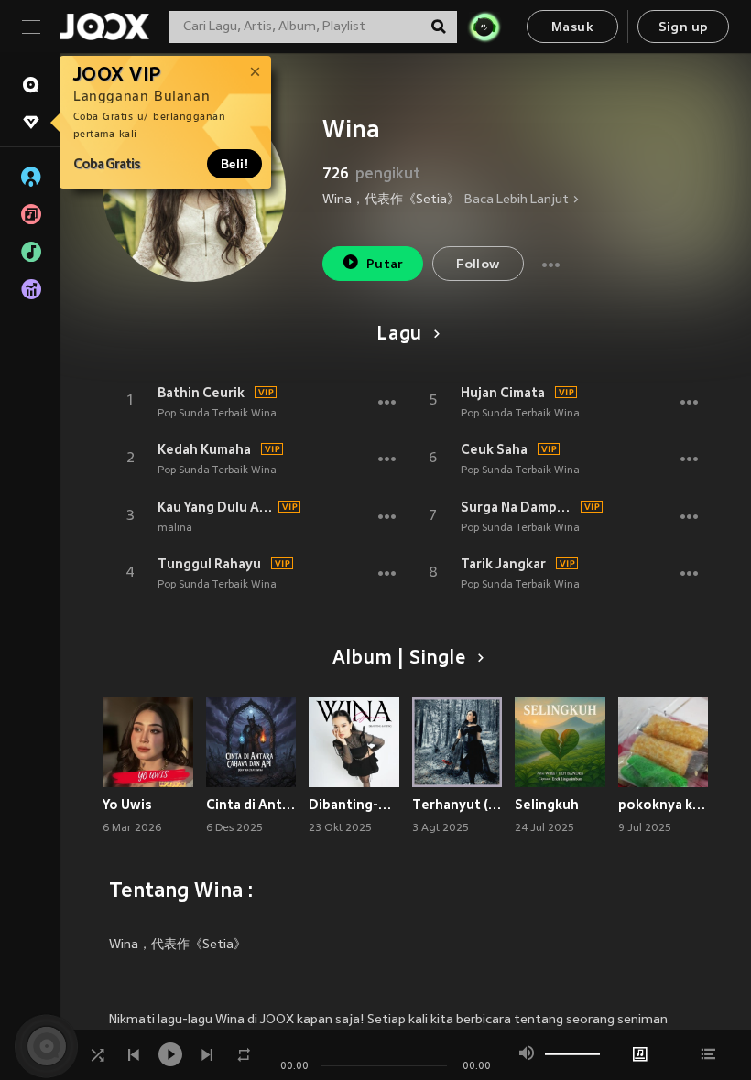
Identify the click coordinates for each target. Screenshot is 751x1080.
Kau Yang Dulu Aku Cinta (215, 507)
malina (175, 528)
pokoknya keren (663, 804)
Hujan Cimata (503, 392)
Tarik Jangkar (503, 563)
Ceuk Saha (494, 449)
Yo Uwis (127, 804)
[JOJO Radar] (484, 26)
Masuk (572, 28)
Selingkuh (547, 804)
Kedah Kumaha (204, 449)
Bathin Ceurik (201, 392)
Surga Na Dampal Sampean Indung (518, 507)
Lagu (399, 335)
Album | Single (398, 659)
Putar (385, 265)
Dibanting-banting (354, 804)
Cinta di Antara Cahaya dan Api (251, 804)
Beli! (234, 164)
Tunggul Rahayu (209, 563)
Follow (477, 265)
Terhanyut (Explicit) (457, 804)
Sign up (683, 28)
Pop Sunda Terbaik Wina (217, 413)
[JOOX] (104, 26)
